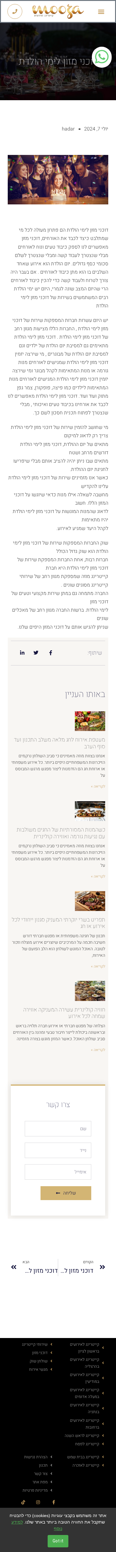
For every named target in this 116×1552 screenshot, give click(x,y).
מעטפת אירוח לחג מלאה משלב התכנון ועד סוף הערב (59, 743)
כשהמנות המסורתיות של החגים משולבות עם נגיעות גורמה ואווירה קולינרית (61, 833)
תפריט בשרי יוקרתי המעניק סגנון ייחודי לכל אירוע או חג (58, 923)
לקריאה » (98, 786)
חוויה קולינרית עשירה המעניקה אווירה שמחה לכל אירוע (64, 1013)
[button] (101, 11)
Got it (58, 1541)
